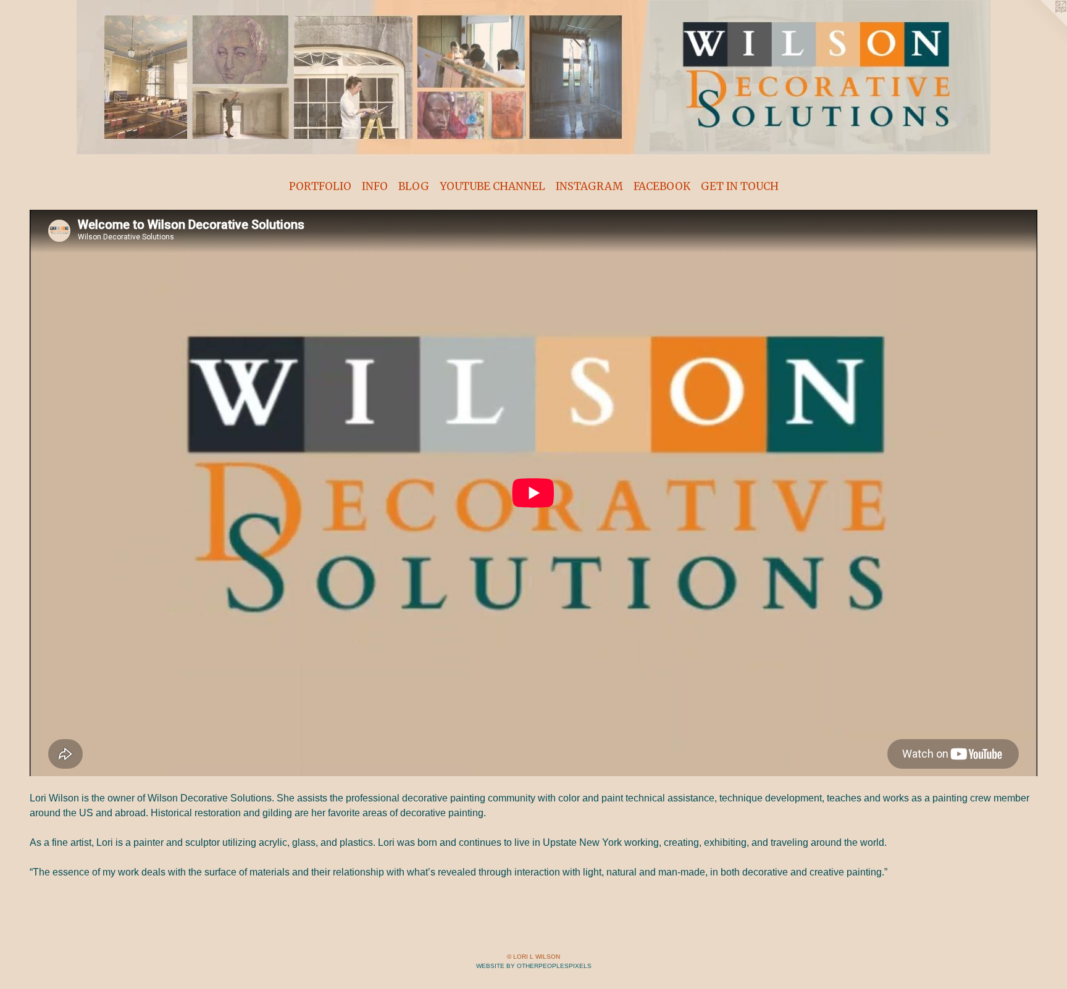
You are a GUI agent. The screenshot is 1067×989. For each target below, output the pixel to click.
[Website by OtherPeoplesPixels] (1042, 24)
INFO (375, 186)
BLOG (413, 186)
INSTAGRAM (589, 186)
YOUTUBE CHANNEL (492, 186)
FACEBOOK (662, 186)
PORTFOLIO (320, 186)
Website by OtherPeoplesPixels (534, 965)
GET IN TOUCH (740, 186)
